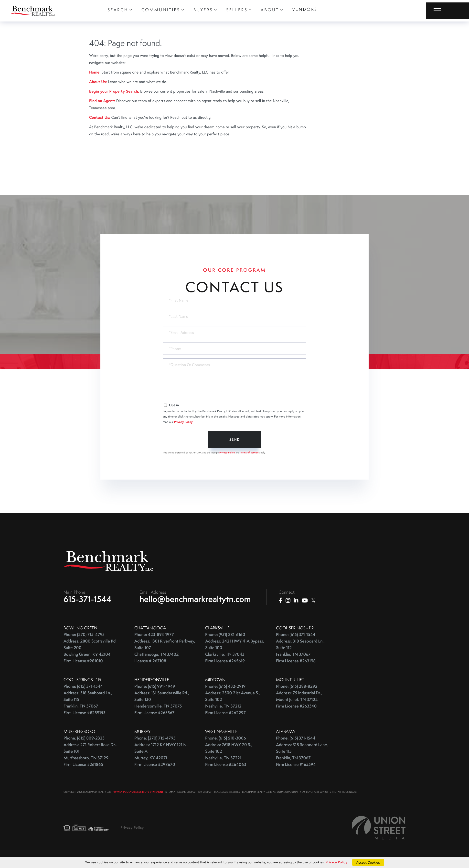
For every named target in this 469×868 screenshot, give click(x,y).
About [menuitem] (270, 10)
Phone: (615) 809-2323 (84, 738)
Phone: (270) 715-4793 (84, 634)
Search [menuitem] (117, 10)
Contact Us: (99, 117)
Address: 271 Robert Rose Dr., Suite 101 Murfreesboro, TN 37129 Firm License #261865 (90, 754)
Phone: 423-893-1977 (154, 634)
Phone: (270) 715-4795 (155, 738)
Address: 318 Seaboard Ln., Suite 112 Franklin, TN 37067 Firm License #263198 (300, 651)
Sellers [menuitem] (236, 10)
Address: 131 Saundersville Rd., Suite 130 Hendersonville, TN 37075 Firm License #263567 (161, 703)
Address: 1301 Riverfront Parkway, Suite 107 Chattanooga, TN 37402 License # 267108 (164, 651)
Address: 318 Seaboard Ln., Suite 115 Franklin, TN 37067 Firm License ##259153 (88, 703)
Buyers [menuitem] (203, 10)
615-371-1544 (88, 599)
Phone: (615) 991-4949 (154, 686)
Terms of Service (249, 452)
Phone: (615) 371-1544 (295, 634)
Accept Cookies (368, 862)
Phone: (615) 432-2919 (225, 686)
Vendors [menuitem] (304, 9)
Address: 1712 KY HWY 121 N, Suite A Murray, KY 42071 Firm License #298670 (161, 754)
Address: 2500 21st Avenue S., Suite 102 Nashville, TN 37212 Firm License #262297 (232, 703)
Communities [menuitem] (160, 10)
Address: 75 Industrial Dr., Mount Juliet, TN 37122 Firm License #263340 (299, 699)
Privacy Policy (183, 422)
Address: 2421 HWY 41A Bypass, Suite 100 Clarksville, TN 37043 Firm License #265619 (234, 651)
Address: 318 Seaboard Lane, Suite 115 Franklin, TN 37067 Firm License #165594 (302, 754)
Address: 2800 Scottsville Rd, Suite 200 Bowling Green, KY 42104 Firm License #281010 (90, 651)
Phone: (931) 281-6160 (225, 634)
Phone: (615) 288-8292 (296, 686)
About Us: (98, 81)
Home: (94, 72)
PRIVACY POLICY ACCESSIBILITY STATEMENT (138, 791)
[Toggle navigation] (447, 10)
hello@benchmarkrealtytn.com (195, 599)
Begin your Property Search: (114, 91)
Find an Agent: (102, 100)
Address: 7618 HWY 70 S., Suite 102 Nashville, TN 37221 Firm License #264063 (228, 754)
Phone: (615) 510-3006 (225, 738)
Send (234, 439)
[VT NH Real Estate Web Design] (378, 827)
